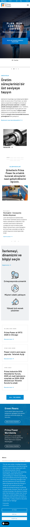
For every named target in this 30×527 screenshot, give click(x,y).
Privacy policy (6, 503)
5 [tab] (22, 156)
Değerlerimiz (5, 265)
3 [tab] (16, 69)
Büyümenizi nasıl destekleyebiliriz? (11, 120)
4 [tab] (18, 69)
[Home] (6, 5)
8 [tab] (15, 158)
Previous (11, 241)
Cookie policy (6, 505)
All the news (15, 397)
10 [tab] (22, 158)
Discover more (8, 339)
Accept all (14, 518)
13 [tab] (18, 160)
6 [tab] (8, 158)
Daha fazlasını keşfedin (12, 421)
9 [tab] (18, 158)
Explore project (7, 236)
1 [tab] (11, 69)
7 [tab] (11, 158)
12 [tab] (15, 160)
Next (18, 241)
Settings (14, 510)
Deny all (14, 514)
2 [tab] (14, 69)
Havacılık (7, 147)
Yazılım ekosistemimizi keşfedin (15, 41)
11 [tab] (11, 160)
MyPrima (3, 1)
